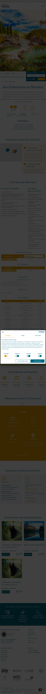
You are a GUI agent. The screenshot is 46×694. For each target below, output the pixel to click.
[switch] (17, 356)
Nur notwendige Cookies (23, 361)
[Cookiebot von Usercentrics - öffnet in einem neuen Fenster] (39, 332)
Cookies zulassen (37, 361)
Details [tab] (23, 335)
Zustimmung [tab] (8, 335)
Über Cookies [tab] (38, 335)
